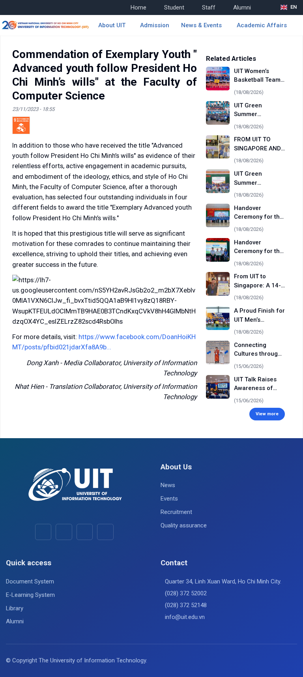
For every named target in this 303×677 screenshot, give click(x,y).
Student (174, 7)
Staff (208, 7)
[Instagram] (85, 532)
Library (14, 608)
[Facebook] (43, 532)
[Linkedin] (105, 532)
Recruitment (176, 512)
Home (138, 7)
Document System (30, 581)
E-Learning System (30, 594)
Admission (154, 25)
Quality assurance (184, 525)
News (168, 485)
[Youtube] (64, 532)
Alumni (242, 7)
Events (169, 498)
